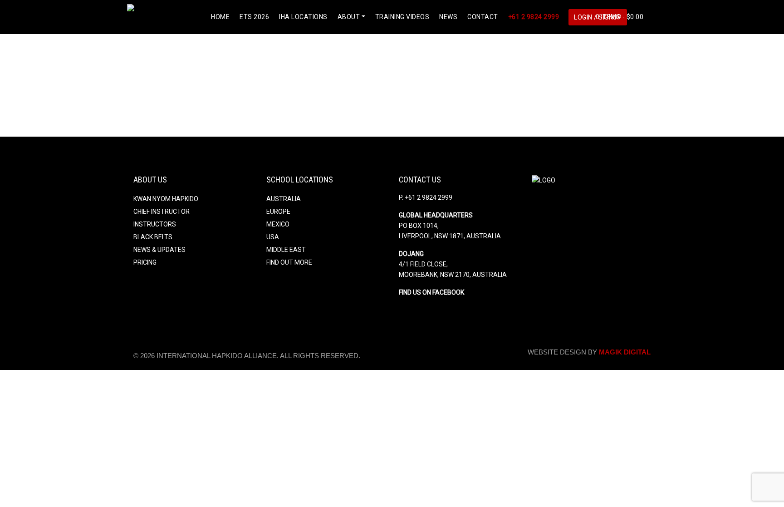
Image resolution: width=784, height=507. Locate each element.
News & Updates (159, 249)
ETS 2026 (254, 16)
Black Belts (152, 237)
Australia (283, 198)
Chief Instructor (161, 211)
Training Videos (402, 16)
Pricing (145, 262)
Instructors (154, 224)
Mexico (277, 224)
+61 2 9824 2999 (533, 16)
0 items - (618, 16)
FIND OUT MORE (289, 262)
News (448, 16)
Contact (482, 16)
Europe (278, 211)
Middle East (286, 249)
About (349, 16)
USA (272, 237)
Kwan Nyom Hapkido (165, 198)
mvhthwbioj (142, 47)
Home (220, 16)
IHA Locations (303, 16)
